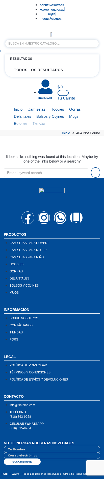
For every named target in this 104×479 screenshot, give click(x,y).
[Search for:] (46, 172)
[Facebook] (27, 217)
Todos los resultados (38, 70)
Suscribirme (22, 461)
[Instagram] (44, 217)
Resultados (21, 59)
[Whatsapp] (60, 217)
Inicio (66, 133)
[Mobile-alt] (76, 217)
